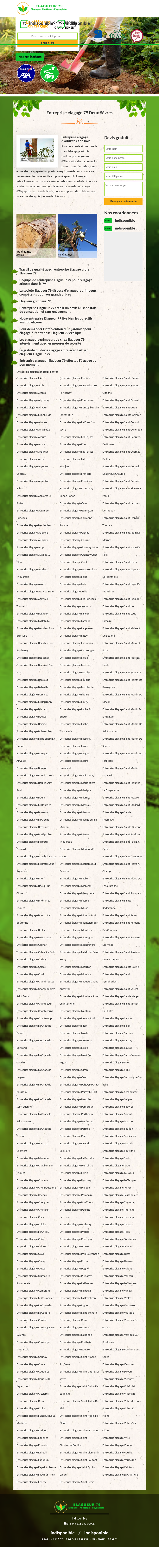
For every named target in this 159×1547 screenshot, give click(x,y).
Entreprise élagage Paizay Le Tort (78, 1092)
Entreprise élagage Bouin (30, 797)
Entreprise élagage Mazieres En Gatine (77, 853)
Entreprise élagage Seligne (117, 1099)
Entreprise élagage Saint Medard (121, 805)
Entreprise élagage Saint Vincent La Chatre (120, 1007)
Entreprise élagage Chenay (31, 1195)
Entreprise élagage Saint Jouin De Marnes (121, 536)
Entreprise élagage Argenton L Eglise (33, 485)
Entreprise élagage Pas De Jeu (76, 1121)
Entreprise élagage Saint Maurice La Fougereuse (121, 787)
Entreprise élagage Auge (30, 547)
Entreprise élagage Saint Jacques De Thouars (121, 507)
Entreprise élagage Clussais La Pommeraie (33, 1280)
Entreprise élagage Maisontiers (77, 783)
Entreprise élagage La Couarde (33, 1305)
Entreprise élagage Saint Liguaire (120, 599)
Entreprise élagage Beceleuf (32, 680)
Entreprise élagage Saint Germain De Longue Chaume (121, 470)
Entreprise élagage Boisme (31, 724)
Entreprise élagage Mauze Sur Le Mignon (78, 823)
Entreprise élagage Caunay (31, 945)
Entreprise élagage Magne (74, 753)
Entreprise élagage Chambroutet (35, 981)
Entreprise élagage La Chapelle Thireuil (33, 1133)
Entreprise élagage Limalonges (77, 650)
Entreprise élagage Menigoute (77, 893)
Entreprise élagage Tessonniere (120, 1195)
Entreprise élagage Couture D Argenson (33, 1383)
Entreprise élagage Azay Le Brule (35, 591)
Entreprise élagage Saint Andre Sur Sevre (79, 1375)
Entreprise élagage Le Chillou (32, 1232)
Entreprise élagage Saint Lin (118, 606)
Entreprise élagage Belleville (32, 687)
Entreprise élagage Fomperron (77, 400)
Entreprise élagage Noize (74, 658)
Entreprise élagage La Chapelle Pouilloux (33, 1088)
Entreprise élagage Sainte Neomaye (116, 816)
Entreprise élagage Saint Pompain (121, 893)
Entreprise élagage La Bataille (33, 621)
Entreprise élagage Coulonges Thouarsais (33, 1346)
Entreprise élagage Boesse (31, 716)
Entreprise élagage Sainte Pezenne (122, 856)
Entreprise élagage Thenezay (118, 1202)
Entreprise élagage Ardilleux (32, 451)
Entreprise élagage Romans (75, 1327)
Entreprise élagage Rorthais (75, 1342)
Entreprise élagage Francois (75, 474)
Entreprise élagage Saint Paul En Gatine (120, 846)
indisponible (63, 1533)
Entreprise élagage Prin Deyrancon (79, 1254)
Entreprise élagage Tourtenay (119, 1239)
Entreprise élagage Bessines (32, 694)
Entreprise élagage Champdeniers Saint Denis (35, 993)
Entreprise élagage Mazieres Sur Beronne (78, 868)
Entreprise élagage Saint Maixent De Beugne (121, 632)
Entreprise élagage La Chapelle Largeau (33, 1074)
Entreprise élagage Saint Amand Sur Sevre (78, 1361)
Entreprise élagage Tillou (116, 1232)
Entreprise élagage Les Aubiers (33, 525)
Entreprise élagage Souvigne (118, 1151)
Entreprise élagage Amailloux (33, 429)
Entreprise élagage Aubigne (32, 532)
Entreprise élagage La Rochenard (78, 1313)
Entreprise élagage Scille (116, 1070)
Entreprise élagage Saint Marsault (121, 672)
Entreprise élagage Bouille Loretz (35, 775)
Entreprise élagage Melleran (76, 886)
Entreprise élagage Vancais (117, 1276)
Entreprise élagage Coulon (31, 1320)
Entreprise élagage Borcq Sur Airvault (32, 757)
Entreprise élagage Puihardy (76, 1276)
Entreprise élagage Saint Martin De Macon (122, 698)
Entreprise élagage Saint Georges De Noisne (121, 441)
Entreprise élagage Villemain (118, 1393)
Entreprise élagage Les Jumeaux (78, 599)
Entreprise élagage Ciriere (31, 1246)
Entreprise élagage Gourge (75, 540)
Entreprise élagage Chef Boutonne (36, 1187)
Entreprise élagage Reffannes (76, 1283)
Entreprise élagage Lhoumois (76, 643)
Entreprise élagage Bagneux (32, 613)
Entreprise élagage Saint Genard (120, 422)
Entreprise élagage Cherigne (32, 1202)
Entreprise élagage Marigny (75, 790)
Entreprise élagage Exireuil (31, 1452)
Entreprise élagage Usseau (117, 1261)
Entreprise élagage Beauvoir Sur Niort (34, 669)
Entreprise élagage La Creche (32, 819)
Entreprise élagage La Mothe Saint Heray (79, 956)
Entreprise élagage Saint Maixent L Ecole (122, 647)
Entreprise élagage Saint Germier (121, 481)
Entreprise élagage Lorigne (75, 665)
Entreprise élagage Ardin (30, 459)
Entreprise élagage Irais (73, 584)
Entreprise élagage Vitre (116, 1438)
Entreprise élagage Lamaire (75, 621)
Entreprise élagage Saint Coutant (78, 1460)
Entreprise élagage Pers (73, 1136)
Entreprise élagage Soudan (117, 1129)
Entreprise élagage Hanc (73, 577)
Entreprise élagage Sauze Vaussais (121, 1055)
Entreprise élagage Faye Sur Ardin (35, 1474)
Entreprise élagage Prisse (74, 1261)
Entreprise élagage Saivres (117, 1018)
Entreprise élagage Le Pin (74, 1173)
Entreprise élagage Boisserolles (34, 731)
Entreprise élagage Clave (30, 1254)
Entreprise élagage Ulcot (116, 1254)
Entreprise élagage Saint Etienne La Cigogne (122, 389)
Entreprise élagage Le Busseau (33, 937)
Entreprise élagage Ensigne (31, 1430)
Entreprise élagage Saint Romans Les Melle (121, 941)
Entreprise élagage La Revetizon (78, 1298)
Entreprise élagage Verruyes (118, 1364)
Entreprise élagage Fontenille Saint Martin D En (79, 411)
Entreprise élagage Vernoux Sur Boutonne (120, 1339)
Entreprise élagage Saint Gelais (119, 407)
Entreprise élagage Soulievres (119, 1136)
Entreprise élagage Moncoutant (78, 915)
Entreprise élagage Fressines (76, 481)
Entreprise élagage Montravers (77, 945)
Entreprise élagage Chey (30, 1217)
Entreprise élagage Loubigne (76, 672)
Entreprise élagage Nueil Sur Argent (76, 1059)
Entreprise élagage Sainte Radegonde (116, 904)
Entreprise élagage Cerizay (31, 959)
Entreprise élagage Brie (29, 878)
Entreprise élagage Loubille (75, 680)
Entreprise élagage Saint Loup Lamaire (119, 617)
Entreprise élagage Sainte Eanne (120, 378)
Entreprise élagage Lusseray (75, 738)
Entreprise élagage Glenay (74, 532)
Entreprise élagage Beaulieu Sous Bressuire (35, 632)
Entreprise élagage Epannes (32, 1438)
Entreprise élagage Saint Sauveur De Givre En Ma (121, 956)
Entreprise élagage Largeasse (76, 628)
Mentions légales (105, 1539)
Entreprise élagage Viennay (118, 1379)
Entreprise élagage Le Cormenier (35, 1298)
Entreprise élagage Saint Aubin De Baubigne (79, 1390)
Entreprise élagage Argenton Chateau (32, 470)
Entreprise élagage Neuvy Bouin (78, 1018)
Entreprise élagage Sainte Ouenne (121, 827)
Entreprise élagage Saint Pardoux (121, 834)
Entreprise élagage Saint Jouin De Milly (121, 551)
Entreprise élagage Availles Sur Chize (33, 558)
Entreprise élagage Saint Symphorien (116, 978)
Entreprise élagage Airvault (31, 407)
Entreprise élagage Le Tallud (118, 1173)
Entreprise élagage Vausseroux (120, 1305)
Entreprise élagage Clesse (30, 1268)
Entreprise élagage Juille (73, 591)
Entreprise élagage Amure (31, 437)
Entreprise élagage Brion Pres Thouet (33, 904)
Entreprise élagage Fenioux (75, 378)
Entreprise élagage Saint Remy (119, 915)
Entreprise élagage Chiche (31, 1224)
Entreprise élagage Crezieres (32, 1393)
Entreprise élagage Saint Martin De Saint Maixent (122, 728)
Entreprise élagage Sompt (117, 1114)
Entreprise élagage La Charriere (120, 1474)
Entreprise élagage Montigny (76, 937)
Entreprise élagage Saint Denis (77, 1482)
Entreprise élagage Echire (30, 1408)
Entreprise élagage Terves (116, 1187)
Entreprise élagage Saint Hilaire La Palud (121, 492)
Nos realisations (29, 57)
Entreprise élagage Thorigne (118, 1209)
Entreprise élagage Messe (74, 900)
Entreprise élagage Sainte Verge (120, 996)
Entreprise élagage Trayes (116, 1246)
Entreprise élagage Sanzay (117, 1040)
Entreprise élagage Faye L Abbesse (36, 1467)
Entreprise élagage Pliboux (75, 1187)
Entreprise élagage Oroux (74, 1077)
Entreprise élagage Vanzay (117, 1290)
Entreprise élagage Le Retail (75, 1290)
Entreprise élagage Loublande (76, 687)
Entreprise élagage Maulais (75, 812)
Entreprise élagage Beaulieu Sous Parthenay (35, 647)
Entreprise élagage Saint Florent (120, 400)
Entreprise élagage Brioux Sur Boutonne (33, 919)
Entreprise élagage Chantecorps (34, 1011)
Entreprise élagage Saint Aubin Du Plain (79, 1405)
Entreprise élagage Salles (116, 1025)
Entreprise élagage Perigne (75, 1129)
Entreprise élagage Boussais (32, 812)
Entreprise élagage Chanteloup (34, 1018)
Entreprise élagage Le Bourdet (33, 805)
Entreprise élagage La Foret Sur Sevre (77, 426)
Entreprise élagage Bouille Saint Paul (34, 787)
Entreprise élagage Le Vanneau (119, 1283)
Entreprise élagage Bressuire (32, 827)
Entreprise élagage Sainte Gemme (121, 415)
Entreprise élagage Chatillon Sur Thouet (34, 1169)
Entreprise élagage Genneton (76, 510)
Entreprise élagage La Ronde (76, 1335)
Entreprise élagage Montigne (76, 930)
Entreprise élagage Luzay (74, 746)
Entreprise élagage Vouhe (117, 1445)
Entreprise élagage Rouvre (75, 1349)
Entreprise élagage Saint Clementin (79, 1452)
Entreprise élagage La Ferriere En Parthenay (78, 389)
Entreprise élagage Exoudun (32, 1460)
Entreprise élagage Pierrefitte (76, 1165)
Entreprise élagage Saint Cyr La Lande (77, 1471)
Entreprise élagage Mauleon (32, 1158)
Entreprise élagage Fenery (31, 1482)
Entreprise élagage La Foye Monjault (75, 463)
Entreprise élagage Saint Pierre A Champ (121, 868)
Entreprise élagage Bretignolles (34, 834)
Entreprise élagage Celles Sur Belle (35, 952)
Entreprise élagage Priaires (75, 1246)
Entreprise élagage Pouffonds (76, 1202)
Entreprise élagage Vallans (117, 1268)
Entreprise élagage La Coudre (33, 1313)
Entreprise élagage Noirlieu (75, 1033)
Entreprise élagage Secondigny (119, 1092)
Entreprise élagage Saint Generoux (122, 429)
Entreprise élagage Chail (30, 974)
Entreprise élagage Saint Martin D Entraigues (121, 713)
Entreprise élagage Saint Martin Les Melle (120, 772)
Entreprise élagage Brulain (31, 930)
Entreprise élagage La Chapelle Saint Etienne (33, 1103)
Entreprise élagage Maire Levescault (74, 765)
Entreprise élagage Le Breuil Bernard (32, 846)
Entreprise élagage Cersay (31, 967)
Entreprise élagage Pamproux (76, 1106)
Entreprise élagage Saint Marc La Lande (121, 662)
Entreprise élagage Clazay (31, 1261)
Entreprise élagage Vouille (117, 1452)
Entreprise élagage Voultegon (119, 1460)
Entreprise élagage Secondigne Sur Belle (122, 1081)
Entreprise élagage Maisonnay (77, 775)
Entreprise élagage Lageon (75, 613)
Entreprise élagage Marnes (75, 797)
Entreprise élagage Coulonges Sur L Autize (35, 1331)
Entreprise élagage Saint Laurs (119, 562)
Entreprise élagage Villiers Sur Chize (119, 1427)
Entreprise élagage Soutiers (118, 1143)
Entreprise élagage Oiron (74, 1070)
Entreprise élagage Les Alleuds (33, 415)
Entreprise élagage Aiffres (31, 393)
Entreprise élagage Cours (30, 1364)
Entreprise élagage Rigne (74, 1305)
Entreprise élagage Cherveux (32, 1209)
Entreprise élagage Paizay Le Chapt (79, 1084)
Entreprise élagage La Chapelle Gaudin (33, 1059)
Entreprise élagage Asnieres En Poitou (34, 500)
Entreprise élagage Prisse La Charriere (32, 1147)
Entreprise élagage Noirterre (76, 1040)
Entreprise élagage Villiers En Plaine (118, 1412)
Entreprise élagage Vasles (116, 1298)
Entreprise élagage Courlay (31, 1357)
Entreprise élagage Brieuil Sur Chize (33, 890)
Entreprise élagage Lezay (74, 635)
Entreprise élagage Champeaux (34, 1003)
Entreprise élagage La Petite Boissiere (75, 1147)
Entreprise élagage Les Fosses (76, 451)
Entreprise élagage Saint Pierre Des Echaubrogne (122, 882)
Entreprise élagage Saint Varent (120, 989)
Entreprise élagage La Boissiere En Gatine (35, 742)
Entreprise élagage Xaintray (118, 1467)
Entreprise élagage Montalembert (79, 922)
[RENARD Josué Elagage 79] (42, 8)
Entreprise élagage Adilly (30, 385)
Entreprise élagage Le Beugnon (34, 702)
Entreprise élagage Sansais (117, 1033)
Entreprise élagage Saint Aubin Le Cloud (79, 1420)
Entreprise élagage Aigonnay (32, 400)
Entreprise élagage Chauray (32, 1180)
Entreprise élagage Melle (74, 878)
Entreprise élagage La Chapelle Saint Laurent (33, 1118)
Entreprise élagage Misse (74, 908)
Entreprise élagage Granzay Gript (78, 554)
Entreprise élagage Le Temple (119, 1180)
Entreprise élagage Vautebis (118, 1313)
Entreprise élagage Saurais (117, 1048)
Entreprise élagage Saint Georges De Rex (121, 455)
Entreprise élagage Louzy (74, 702)
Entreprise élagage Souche (117, 1121)
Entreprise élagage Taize (116, 1165)
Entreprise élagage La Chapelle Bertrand (33, 1044)
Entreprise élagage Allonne (31, 422)
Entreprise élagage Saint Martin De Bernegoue (122, 684)
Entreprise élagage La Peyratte (77, 1158)
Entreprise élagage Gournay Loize (79, 547)
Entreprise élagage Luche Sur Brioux (76, 713)
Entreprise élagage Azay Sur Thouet (32, 603)
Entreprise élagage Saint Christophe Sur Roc (73, 1442)
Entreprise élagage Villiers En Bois (121, 1401)
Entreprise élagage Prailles (74, 1232)
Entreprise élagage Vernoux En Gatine (119, 1324)
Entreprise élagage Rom (73, 1320)
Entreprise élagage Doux (30, 1401)
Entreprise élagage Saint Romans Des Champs (121, 926)
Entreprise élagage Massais (75, 805)
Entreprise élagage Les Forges (76, 437)
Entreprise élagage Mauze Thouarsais (74, 838)
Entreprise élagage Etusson (32, 1445)
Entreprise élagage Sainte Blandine (79, 1430)
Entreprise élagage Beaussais (32, 658)
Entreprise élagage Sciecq (116, 1062)
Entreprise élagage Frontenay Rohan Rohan (76, 492)
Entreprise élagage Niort (73, 1025)
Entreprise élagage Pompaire (76, 1195)
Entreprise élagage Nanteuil (75, 1011)
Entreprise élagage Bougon (31, 768)
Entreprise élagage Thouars (118, 1224)
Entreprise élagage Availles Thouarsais (31, 573)
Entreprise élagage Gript (73, 562)
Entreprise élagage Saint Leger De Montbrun (121, 588)
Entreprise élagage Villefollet (118, 1386)
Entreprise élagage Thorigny (118, 1217)
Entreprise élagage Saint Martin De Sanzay (122, 742)
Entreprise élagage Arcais (30, 444)
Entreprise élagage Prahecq (75, 1224)
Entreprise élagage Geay (73, 503)
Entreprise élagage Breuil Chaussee (36, 856)
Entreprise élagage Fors (73, 444)
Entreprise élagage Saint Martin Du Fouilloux (122, 757)
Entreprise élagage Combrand (33, 1290)
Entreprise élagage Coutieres (32, 1371)
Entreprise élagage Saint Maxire (120, 797)
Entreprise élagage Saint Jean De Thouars (120, 522)
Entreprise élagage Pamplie (75, 1099)
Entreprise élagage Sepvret (117, 1106)
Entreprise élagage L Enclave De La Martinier (35, 1420)
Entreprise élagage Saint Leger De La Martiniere (121, 573)
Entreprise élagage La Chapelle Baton (33, 1029)
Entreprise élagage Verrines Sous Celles (121, 1353)
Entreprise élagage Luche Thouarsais (74, 728)
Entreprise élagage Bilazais (31, 709)
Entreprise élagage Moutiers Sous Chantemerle (79, 1000)
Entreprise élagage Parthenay (76, 1114)
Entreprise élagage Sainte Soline (120, 967)
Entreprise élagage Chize (30, 1239)
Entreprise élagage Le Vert (117, 1371)
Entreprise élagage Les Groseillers (79, 569)
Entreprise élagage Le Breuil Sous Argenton (35, 868)
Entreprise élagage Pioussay (76, 1180)
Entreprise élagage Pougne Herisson (75, 1213)
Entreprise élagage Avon (30, 584)
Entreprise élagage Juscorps (75, 606)
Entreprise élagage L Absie (31, 378)
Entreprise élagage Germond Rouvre (76, 522)
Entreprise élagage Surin (116, 1158)
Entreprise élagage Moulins (75, 974)
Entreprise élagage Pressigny (76, 1239)
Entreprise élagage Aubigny (32, 540)
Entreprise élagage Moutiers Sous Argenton (79, 985)
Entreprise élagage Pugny (74, 1268)
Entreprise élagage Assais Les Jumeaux (33, 514)
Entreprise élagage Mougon (75, 967)
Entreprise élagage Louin (74, 694)
